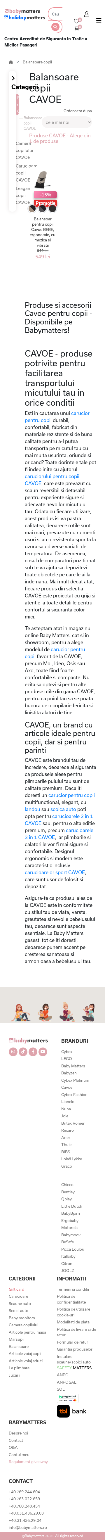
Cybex (66, 1051)
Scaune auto (20, 1303)
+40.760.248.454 (24, 1506)
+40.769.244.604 (24, 1491)
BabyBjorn (70, 1213)
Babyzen (69, 1073)
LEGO (66, 1058)
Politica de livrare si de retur (76, 1332)
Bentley (68, 1192)
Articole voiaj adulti (26, 1360)
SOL (61, 1389)
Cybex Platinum (75, 1080)
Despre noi (18, 1433)
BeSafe (67, 1242)
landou (32, 809)
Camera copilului (23, 1325)
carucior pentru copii (71, 795)
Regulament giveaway (28, 1461)
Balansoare (19, 1346)
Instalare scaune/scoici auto (74, 1362)
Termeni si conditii (73, 1289)
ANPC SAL (66, 1382)
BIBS (65, 1152)
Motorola (69, 1227)
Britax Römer (73, 1123)
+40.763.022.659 (24, 1498)
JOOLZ (67, 1270)
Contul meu (19, 1454)
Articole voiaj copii (25, 1353)
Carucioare (18, 1296)
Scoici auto (18, 1310)
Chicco (67, 1184)
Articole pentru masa (27, 1332)
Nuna (66, 1109)
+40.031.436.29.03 (26, 1513)
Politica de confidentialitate (71, 1299)
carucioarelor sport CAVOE (55, 872)
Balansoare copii (37, 62)
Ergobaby (69, 1220)
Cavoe (66, 1087)
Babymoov (70, 1235)
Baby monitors (22, 1318)
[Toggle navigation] (99, 21)
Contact (16, 1440)
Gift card (16, 1289)
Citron (66, 1263)
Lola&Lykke (71, 1159)
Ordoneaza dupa (78, 111)
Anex (66, 1137)
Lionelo (67, 1101)
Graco (66, 1166)
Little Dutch (71, 1206)
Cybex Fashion (74, 1094)
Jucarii (14, 1375)
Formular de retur (72, 1342)
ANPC (62, 1375)
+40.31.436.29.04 (25, 1520)
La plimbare (19, 1368)
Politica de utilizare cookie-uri (73, 1312)
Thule (66, 1144)
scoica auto (63, 809)
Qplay (66, 1199)
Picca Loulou (72, 1249)
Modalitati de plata (73, 1322)
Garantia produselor (74, 1349)
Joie (64, 1116)
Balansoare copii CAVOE (18, 104)
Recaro (67, 1130)
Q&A (13, 1447)
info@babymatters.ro (28, 1527)
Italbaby (68, 1256)
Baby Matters (73, 1066)
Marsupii (16, 1339)
